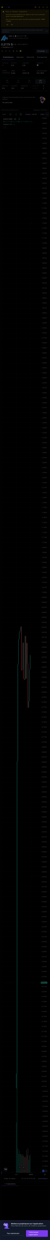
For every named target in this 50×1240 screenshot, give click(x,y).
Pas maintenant (13, 1233)
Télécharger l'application (33, 1233)
